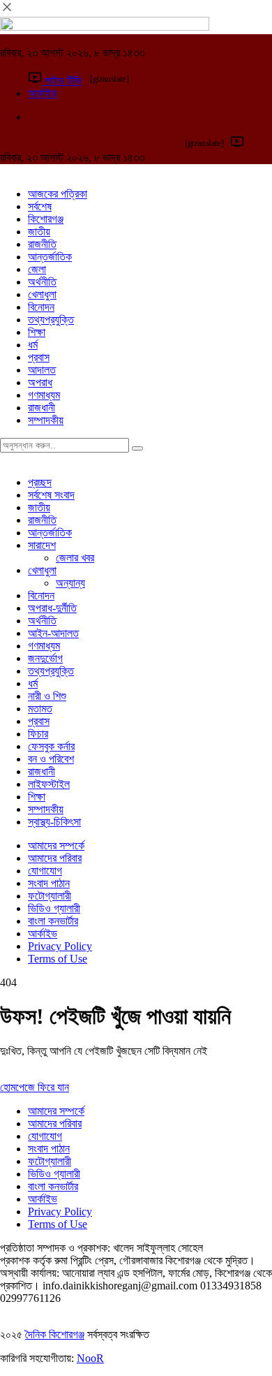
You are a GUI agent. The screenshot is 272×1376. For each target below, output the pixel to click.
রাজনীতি (42, 244)
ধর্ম (33, 345)
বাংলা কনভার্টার (53, 921)
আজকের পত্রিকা (57, 194)
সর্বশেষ (40, 206)
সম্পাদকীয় (45, 420)
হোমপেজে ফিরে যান (34, 1087)
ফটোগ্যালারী (49, 896)
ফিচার (38, 734)
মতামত (40, 709)
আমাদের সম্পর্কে (56, 845)
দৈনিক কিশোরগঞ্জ (54, 1334)
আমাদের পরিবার (55, 858)
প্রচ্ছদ (40, 482)
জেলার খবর (75, 558)
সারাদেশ (42, 545)
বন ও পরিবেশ (51, 759)
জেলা (37, 269)
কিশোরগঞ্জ (45, 219)
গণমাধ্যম (44, 395)
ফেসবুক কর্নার (51, 746)
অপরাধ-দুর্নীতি (52, 608)
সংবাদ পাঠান (49, 883)
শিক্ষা (36, 332)
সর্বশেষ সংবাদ (51, 495)
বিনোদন (41, 307)
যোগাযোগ (45, 871)
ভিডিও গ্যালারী (54, 908)
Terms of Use (57, 959)
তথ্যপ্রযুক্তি (51, 319)
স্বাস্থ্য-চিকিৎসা (54, 822)
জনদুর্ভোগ (45, 658)
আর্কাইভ (42, 933)
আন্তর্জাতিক (50, 257)
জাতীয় (39, 231)
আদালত (42, 370)
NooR (90, 1358)
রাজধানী (41, 407)
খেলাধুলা (42, 294)
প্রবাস (39, 357)
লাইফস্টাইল (49, 784)
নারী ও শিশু (47, 696)
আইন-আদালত (53, 633)
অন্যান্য (70, 583)
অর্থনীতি (42, 282)
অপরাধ (40, 382)
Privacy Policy (60, 946)
